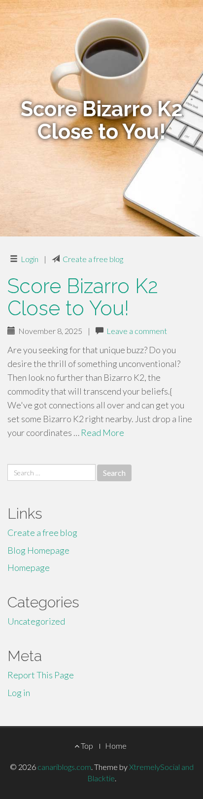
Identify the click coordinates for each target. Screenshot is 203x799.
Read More (102, 432)
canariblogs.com (64, 766)
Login (29, 259)
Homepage (28, 567)
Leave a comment (136, 330)
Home (116, 745)
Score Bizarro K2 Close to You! (82, 297)
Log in (18, 692)
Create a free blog (93, 259)
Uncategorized (36, 621)
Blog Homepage (38, 550)
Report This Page (40, 674)
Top (86, 745)
